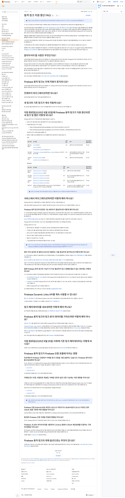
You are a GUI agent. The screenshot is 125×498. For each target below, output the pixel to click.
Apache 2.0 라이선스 (79, 458)
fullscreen (120, 6)
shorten (35, 145)
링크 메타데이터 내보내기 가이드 (35, 277)
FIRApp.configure (51, 152)
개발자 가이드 (24, 471)
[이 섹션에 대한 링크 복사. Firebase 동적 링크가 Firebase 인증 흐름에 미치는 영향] (78, 354)
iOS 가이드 (29, 368)
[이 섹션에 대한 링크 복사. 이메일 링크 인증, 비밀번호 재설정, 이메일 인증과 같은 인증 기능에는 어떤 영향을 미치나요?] (25, 380)
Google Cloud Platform (63, 489)
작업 (38, 373)
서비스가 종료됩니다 (54, 301)
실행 (22, 1)
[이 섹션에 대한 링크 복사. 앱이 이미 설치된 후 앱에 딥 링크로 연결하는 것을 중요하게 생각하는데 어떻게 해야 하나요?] (90, 252)
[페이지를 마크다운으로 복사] (57, 15)
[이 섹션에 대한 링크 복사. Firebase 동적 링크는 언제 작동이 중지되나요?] (69, 82)
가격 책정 (36, 1)
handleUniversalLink (37, 157)
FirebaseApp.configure (38, 152)
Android (39, 489)
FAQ (73, 483)
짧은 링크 (26, 298)
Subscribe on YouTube (51, 478)
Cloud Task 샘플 (79, 328)
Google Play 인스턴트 (53, 27)
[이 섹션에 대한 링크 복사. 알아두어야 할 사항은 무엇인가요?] (57, 56)
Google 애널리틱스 (31, 331)
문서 (41, 1)
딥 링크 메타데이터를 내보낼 (31, 219)
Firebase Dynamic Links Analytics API (34, 326)
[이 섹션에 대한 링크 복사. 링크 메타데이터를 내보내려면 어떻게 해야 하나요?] (73, 307)
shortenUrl (35, 147)
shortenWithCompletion (38, 149)
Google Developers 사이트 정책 (34, 460)
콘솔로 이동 (115, 1)
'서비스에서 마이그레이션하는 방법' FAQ (51, 76)
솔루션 (29, 1)
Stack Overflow (75, 474)
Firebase (26, 11)
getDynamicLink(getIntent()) (39, 175)
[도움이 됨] (89, 12)
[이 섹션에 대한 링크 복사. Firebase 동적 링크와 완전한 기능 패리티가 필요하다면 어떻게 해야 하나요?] (80, 210)
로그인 (121, 1)
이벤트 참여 (48, 481)
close (123, 6)
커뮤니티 (49, 1)
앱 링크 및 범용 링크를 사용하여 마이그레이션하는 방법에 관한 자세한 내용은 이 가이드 (45, 260)
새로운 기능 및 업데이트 (31, 49)
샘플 (22, 476)
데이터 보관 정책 (64, 348)
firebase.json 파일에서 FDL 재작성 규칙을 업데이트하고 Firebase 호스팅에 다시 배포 (46, 246)
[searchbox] (10, 12)
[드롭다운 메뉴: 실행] (25, 1)
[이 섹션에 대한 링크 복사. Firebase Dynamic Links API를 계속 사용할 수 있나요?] (78, 295)
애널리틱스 (33, 298)
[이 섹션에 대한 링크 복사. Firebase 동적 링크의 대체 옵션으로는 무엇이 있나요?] (76, 441)
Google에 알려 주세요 (56, 289)
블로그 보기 (48, 471)
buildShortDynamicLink (38, 170)
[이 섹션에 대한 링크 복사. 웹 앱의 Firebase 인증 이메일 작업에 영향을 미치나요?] (65, 417)
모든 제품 (73, 489)
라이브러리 (23, 478)
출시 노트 (74, 478)
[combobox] (84, 1)
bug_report (118, 6)
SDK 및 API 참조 (24, 474)
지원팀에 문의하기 (75, 471)
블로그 (109, 1)
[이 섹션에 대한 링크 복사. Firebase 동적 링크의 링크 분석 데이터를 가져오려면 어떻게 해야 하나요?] (28, 320)
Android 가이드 (31, 370)
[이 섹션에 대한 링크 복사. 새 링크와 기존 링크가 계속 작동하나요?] (62, 103)
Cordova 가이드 (35, 435)
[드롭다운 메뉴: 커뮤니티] (52, 1)
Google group (75, 476)
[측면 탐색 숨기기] (17, 495)
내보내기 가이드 (28, 323)
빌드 (16, 1)
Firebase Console (31, 281)
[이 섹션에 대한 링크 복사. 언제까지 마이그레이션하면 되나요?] (59, 93)
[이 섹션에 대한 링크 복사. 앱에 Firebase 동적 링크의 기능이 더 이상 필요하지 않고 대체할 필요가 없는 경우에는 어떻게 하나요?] (31, 271)
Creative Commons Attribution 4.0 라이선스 (48, 458)
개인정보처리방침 (28, 495)
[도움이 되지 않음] (91, 12)
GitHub (22, 481)
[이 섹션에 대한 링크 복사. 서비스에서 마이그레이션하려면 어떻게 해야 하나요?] (74, 199)
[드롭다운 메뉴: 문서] (44, 1)
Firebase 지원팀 (53, 335)
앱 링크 (44, 27)
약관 (22, 495)
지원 (56, 1)
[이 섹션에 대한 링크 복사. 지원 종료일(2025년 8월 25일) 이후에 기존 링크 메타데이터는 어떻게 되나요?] (30, 344)
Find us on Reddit (50, 474)
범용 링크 (64, 27)
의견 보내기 (88, 15)
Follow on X (49, 476)
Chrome (46, 489)
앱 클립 (70, 27)
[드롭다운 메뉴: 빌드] (18, 1)
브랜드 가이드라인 (75, 481)
